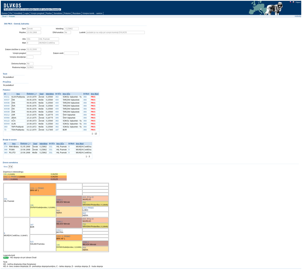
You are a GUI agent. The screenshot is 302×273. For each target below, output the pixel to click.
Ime (18, 94)
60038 (7, 109)
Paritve (49, 13)
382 (57, 97)
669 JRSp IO (88, 197)
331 (50, 147)
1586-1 (6, 179)
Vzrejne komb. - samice (92, 13)
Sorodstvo (58, 13)
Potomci (67, 13)
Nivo (6, 167)
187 (57, 130)
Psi (10, 13)
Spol (41, 94)
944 (58, 211)
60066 (7, 118)
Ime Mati (94, 94)
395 (57, 115)
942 (84, 213)
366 (85, 97)
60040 (7, 106)
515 (32, 242)
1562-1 (59, 230)
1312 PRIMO (88, 208)
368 (5, 150)
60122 (7, 121)
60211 (6, 97)
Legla (26, 13)
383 (5, 153)
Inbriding (50, 94)
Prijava (298, 2)
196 (5, 174)
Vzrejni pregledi (37, 13)
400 (57, 100)
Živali (4, 16)
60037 (7, 100)
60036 (7, 103)
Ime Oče (66, 94)
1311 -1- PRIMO (10, 177)
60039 (7, 112)
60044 (7, 124)
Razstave (77, 13)
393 (5, 127)
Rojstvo (30, 94)
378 (5, 147)
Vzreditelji (18, 13)
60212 (7, 115)
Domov (5, 13)
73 (5, 130)
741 (84, 202)
